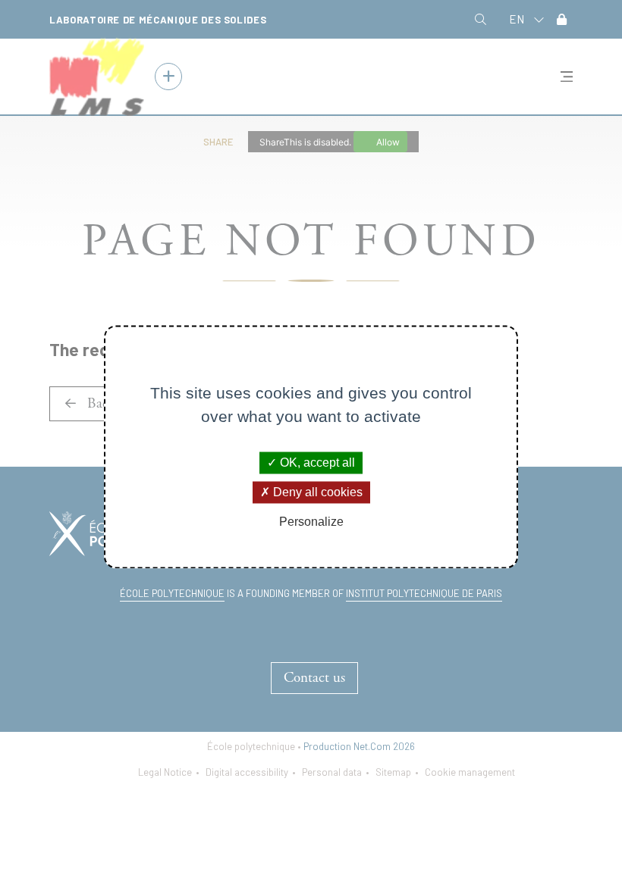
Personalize (311, 521)
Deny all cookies (316, 492)
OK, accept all (316, 462)
